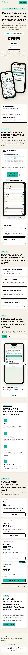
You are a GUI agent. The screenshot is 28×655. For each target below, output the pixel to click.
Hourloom (15, 650)
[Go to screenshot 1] (13, 395)
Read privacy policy (14, 47)
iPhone (4, 336)
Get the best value (14, 580)
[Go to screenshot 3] (15, 395)
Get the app (23, 2)
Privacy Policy (11, 644)
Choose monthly (14, 535)
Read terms (14, 43)
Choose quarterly (14, 558)
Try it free (14, 514)
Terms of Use (4, 644)
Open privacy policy (9, 624)
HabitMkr (22, 648)
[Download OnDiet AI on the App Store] (14, 38)
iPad (9, 336)
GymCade (14, 648)
